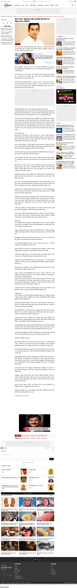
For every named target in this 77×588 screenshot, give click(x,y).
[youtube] (75, 1)
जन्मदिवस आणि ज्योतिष (19, 578)
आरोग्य (27, 5)
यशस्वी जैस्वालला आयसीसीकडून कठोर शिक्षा (65, 135)
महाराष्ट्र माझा (17, 5)
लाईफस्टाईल (40, 5)
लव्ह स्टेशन (53, 570)
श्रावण (23, 5)
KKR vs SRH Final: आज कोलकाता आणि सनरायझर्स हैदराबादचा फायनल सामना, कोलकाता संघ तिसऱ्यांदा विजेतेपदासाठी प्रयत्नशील (6, 36)
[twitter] (71, 1)
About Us (8, 582)
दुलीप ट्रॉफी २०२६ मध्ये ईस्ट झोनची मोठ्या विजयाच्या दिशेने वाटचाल (65, 143)
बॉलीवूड (38, 438)
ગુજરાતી (49, 1)
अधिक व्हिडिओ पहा (60, 88)
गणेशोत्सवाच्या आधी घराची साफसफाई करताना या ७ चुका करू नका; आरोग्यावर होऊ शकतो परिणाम (66, 77)
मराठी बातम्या (3, 16)
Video (59, 86)
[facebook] (69, 1)
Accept (2, 587)
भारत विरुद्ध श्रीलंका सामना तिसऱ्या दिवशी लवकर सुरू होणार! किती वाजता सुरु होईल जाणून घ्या (65, 162)
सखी (52, 566)
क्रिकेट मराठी (9, 16)
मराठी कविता (53, 574)
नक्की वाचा (60, 36)
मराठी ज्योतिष (33, 5)
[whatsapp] (11, 23)
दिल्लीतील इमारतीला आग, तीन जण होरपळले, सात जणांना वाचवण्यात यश (7, 43)
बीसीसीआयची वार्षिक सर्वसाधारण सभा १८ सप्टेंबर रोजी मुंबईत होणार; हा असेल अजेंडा (65, 126)
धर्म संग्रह (47, 5)
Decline (6, 587)
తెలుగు (37, 1)
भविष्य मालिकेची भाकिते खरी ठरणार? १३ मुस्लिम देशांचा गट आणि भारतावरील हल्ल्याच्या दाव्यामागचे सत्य (66, 58)
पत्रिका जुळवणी (17, 570)
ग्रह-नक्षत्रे (16, 566)
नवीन (59, 123)
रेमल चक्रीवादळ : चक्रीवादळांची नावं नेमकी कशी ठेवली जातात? (7, 39)
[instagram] (73, 1)
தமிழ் (31, 1)
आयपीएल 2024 (16, 16)
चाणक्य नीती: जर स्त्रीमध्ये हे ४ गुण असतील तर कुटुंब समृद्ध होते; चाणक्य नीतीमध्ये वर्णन (66, 48)
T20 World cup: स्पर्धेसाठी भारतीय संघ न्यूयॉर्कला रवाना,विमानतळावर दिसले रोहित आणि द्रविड (6, 32)
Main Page (3, 582)
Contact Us (23, 582)
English (27, 1)
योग (51, 568)
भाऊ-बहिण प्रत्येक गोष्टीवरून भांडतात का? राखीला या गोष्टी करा (65, 39)
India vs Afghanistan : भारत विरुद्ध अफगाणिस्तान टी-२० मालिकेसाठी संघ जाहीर (65, 153)
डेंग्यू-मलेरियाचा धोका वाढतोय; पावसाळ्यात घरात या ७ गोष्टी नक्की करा (65, 67)
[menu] (2, 5)
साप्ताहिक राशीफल (18, 576)
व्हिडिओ (51, 5)
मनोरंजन (56, 5)
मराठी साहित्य (53, 572)
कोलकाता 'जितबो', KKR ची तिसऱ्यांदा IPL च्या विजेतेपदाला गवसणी (7, 29)
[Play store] (72, 5)
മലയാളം (41, 1)
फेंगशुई (16, 574)
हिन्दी (24, 1)
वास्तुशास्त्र (16, 568)
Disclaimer (18, 582)
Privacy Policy (28, 582)
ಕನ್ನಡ (45, 1)
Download (18, 44)
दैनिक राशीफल (17, 572)
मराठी (34, 1)
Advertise (13, 582)
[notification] (75, 5)
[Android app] (38, 559)
